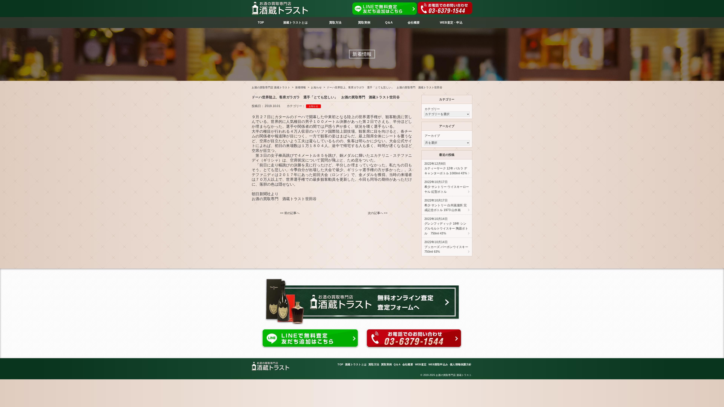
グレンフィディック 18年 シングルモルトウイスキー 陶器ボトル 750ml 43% (446, 226)
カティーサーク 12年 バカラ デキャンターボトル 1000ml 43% (445, 168)
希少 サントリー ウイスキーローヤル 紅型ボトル (446, 186)
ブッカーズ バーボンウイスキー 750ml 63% (446, 246)
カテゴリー (432, 109)
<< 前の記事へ (290, 213)
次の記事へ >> (377, 213)
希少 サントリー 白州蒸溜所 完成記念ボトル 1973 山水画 (445, 205)
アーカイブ (432, 135)
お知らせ (313, 106)
